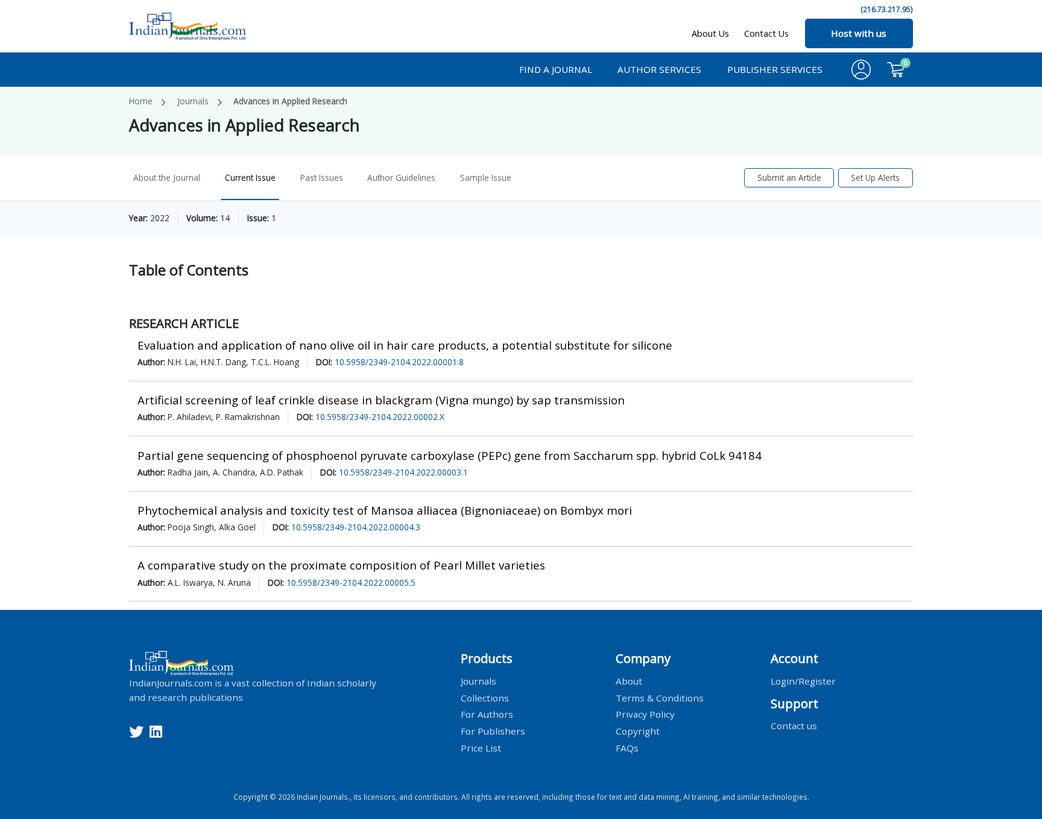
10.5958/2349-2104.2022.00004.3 (355, 527)
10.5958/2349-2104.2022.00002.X (379, 416)
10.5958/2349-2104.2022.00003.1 (403, 472)
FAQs (627, 748)
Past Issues (321, 177)
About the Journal (166, 177)
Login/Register (803, 680)
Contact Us (766, 33)
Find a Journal (555, 69)
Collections (485, 697)
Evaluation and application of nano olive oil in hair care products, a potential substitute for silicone (404, 345)
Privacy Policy (645, 714)
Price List (481, 748)
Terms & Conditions (660, 697)
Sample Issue (485, 177)
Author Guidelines (401, 177)
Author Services (659, 69)
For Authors (487, 714)
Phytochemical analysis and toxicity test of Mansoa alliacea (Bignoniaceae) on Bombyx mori (384, 510)
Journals (193, 101)
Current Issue (250, 177)
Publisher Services (775, 69)
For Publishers (493, 731)
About (629, 680)
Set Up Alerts (875, 177)
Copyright (638, 731)
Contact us (794, 726)
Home (141, 101)
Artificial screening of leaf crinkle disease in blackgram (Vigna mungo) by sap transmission (381, 399)
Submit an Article (789, 177)
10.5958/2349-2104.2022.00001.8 (399, 362)
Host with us (858, 33)
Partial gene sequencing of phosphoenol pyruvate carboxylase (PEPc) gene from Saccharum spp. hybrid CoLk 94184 (449, 455)
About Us (710, 33)
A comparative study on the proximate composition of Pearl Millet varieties (341, 565)
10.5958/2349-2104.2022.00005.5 (350, 582)
